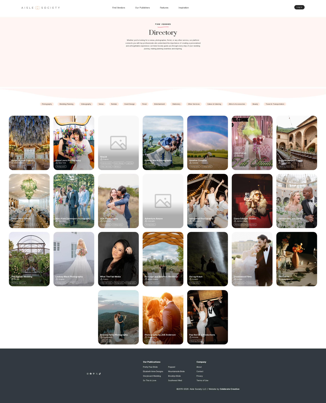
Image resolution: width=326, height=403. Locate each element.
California (107, 221)
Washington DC (287, 279)
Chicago (151, 163)
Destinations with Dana (290, 218)
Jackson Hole (242, 221)
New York (62, 163)
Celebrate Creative (229, 389)
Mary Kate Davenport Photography (73, 218)
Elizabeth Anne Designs (153, 371)
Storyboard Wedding (152, 376)
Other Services (194, 104)
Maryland (62, 221)
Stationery (176, 104)
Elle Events (283, 276)
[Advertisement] (163, 69)
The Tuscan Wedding (21, 276)
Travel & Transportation (275, 104)
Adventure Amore (154, 218)
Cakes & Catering (214, 104)
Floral (144, 104)
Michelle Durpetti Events (290, 160)
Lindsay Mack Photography (69, 276)
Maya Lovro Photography (68, 160)
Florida (284, 221)
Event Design (130, 104)
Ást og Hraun (195, 276)
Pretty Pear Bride (150, 367)
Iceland (195, 279)
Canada (195, 163)
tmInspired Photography (201, 218)
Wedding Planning (66, 104)
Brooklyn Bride (174, 376)
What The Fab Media (110, 276)
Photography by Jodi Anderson (160, 335)
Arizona (195, 337)
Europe (16, 279)
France (105, 159)
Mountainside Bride (176, 371)
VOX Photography (109, 218)
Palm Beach (286, 163)
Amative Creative (198, 160)
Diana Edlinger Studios (245, 218)
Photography (47, 104)
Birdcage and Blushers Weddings (161, 276)
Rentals (114, 104)
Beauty (255, 104)
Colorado (151, 221)
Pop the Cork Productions (202, 335)
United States (19, 163)
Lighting (130, 163)
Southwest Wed (175, 380)
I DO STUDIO (240, 153)
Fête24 (103, 157)
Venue (101, 104)
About (199, 367)
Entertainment (159, 104)
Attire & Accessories (237, 104)
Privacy (199, 376)
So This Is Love (149, 380)
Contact (199, 371)
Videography (86, 104)
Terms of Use (202, 380)
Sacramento (108, 337)
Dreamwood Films (243, 276)
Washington (196, 221)
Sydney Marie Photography (158, 160)
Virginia (61, 279)
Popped (171, 367)
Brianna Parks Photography (114, 335)
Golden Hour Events (21, 218)
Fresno (105, 279)
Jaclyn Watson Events (22, 160)
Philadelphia (152, 337)
